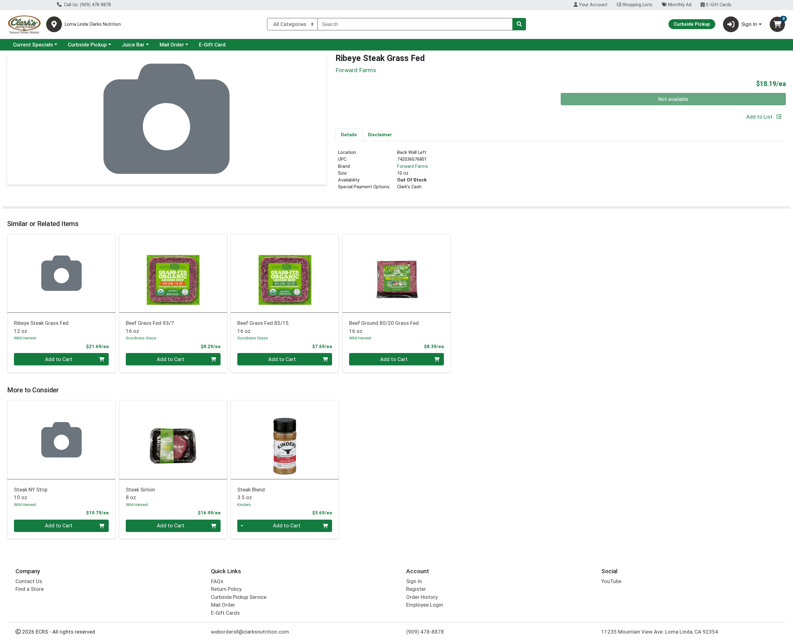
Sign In (414, 581)
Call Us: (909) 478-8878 (87, 4)
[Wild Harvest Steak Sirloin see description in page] (173, 440)
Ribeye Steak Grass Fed (41, 327)
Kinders (244, 504)
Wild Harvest (25, 338)
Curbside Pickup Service (238, 597)
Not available (673, 99)
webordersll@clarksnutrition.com (250, 632)
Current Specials (33, 44)
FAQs (217, 581)
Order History (422, 597)
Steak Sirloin (140, 493)
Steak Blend (251, 493)
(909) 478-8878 (425, 632)
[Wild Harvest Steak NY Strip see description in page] (61, 440)
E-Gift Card (212, 44)
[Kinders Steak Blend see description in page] (284, 440)
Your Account (592, 4)
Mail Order (172, 44)
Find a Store (29, 589)
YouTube (611, 581)
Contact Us (28, 581)
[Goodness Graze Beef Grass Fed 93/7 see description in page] (173, 273)
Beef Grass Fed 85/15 (263, 327)
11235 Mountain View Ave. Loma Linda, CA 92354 (659, 632)
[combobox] (415, 24)
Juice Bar (133, 44)
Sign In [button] (749, 24)
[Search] (519, 24)
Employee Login (424, 605)
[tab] (348, 134)
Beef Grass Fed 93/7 (150, 327)
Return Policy (226, 589)
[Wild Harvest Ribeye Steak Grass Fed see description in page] (61, 273)
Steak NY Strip (30, 493)
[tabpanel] (560, 172)
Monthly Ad (679, 4)
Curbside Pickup (87, 44)
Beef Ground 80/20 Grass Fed (384, 327)
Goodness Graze (141, 338)
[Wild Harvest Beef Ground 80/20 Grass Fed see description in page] (396, 273)
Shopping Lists (636, 4)
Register (416, 589)
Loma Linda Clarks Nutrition (93, 24)
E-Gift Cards (718, 4)
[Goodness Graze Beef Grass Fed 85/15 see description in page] (284, 273)
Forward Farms (412, 166)
